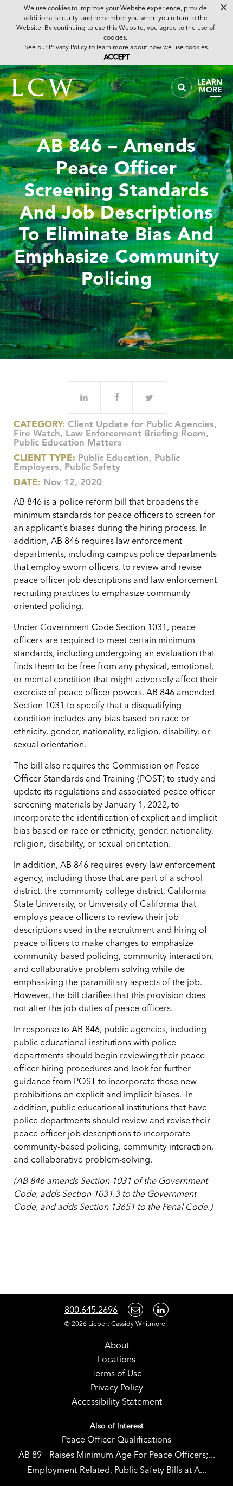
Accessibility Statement (117, 1401)
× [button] (223, 7)
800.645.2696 (91, 1309)
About (117, 1344)
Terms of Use (117, 1373)
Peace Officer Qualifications (116, 1439)
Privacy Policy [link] (68, 47)
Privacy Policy (116, 1387)
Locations (116, 1359)
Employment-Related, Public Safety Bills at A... (116, 1469)
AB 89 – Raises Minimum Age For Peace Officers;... (116, 1454)
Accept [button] (117, 57)
